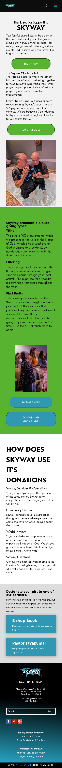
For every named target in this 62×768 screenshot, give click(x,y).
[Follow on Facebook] (8, 721)
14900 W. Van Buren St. (31, 692)
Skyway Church (23, 765)
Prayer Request (31, 129)
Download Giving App (31, 419)
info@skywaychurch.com (31, 698)
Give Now (31, 64)
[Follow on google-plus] (20, 721)
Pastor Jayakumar (29, 643)
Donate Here (31, 402)
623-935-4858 (31, 701)
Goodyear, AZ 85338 (31, 694)
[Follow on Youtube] (14, 721)
